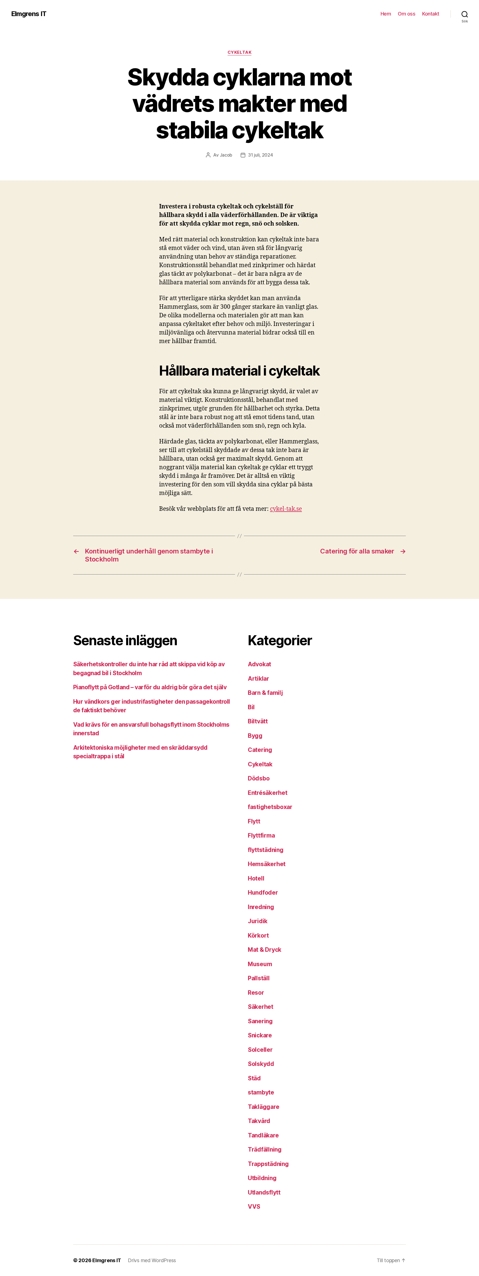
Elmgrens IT (28, 14)
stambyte (261, 1092)
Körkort (258, 935)
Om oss (406, 14)
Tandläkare (263, 1135)
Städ (254, 1078)
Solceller (260, 1049)
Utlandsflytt (264, 1192)
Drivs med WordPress (152, 1260)
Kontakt (430, 14)
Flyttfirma (261, 835)
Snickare (260, 1035)
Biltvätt (258, 721)
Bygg (255, 735)
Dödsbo (258, 778)
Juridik (257, 921)
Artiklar (258, 678)
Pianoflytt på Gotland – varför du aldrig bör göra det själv (149, 687)
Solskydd (261, 1063)
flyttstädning (266, 849)
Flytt (254, 821)
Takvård (259, 1120)
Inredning (261, 907)
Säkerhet (260, 1006)
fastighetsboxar (270, 806)
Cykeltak (239, 52)
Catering (260, 749)
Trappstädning (268, 1163)
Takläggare (263, 1106)
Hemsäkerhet (267, 864)
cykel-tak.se (286, 509)
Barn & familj (265, 692)
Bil (251, 707)
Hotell (256, 878)
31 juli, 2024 (260, 155)
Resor (256, 992)
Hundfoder (263, 892)
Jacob (226, 155)
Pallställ (259, 978)
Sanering (260, 1021)
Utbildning (262, 1178)
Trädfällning (265, 1149)
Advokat (259, 664)
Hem (386, 14)
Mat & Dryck (264, 949)
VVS (254, 1206)
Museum (260, 964)
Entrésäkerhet (267, 792)
